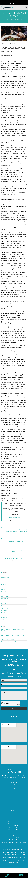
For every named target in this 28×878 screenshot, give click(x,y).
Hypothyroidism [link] (4, 598)
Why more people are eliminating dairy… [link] (14, 558)
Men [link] (2, 601)
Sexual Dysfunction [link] (5, 612)
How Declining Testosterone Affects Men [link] (9, 641)
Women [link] (2, 622)
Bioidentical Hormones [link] (5, 577)
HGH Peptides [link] (4, 591)
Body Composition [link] (5, 582)
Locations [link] (14, 716)
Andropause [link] (3, 575)
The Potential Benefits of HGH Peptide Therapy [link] (10, 633)
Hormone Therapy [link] (5, 596)
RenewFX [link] (4, 43)
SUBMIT (14, 708)
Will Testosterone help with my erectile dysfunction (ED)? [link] (14, 542)
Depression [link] (3, 586)
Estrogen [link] (3, 589)
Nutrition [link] (3, 605)
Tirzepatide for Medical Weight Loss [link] (8, 639)
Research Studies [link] (4, 610)
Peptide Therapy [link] (4, 608)
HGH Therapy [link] (4, 593)
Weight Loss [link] (3, 619)
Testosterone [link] (4, 615)
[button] (26, 7)
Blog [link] (2, 579)
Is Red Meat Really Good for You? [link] (16, 19)
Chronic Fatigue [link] (4, 584)
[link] (10, 3)
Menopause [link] (3, 603)
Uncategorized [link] (4, 617)
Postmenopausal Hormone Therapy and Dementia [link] (14, 550)
